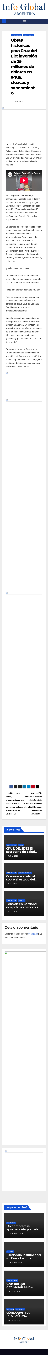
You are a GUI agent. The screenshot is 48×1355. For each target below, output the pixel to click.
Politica (10, 1251)
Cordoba (10, 1309)
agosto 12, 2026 (15, 1234)
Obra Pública (28, 35)
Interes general (25, 872)
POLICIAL (22, 900)
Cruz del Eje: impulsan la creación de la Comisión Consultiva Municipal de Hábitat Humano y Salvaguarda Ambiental (33, 803)
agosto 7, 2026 (15, 1262)
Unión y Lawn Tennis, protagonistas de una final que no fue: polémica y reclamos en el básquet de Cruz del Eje (15, 803)
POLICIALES (11, 1222)
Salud (21, 845)
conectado (33, 934)
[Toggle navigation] (25, 21)
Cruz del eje (16, 35)
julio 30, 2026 (14, 1291)
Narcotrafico (12, 1280)
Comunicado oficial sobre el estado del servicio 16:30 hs (20, 879)
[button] (44, 21)
